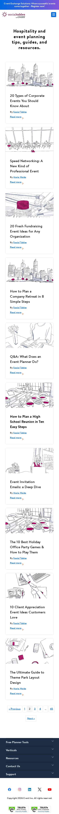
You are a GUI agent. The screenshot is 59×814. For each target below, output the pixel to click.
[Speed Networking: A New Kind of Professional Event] (29, 146)
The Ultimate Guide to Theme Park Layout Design (27, 677)
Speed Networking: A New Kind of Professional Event (26, 166)
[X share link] (39, 789)
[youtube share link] (49, 789)
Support (11, 774)
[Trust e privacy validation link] (18, 809)
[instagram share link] (19, 789)
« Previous (15, 709)
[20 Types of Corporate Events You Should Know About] (29, 75)
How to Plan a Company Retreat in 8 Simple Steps (27, 296)
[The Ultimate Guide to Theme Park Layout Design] (29, 656)
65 (51, 709)
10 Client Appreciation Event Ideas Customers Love (28, 612)
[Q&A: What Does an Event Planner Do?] (29, 341)
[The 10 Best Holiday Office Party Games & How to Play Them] (29, 521)
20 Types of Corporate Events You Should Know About (27, 100)
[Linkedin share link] (29, 789)
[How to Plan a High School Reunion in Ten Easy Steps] (29, 396)
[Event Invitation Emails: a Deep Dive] (29, 466)
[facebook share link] (9, 789)
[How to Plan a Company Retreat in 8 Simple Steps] (29, 270)
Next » (31, 718)
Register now (37, 6)
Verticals (11, 750)
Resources (12, 758)
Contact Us (13, 766)
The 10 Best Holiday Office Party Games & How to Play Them (27, 547)
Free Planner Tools (17, 742)
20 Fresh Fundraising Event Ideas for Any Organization (26, 231)
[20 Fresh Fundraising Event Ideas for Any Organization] (29, 206)
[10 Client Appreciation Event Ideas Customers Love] (29, 586)
